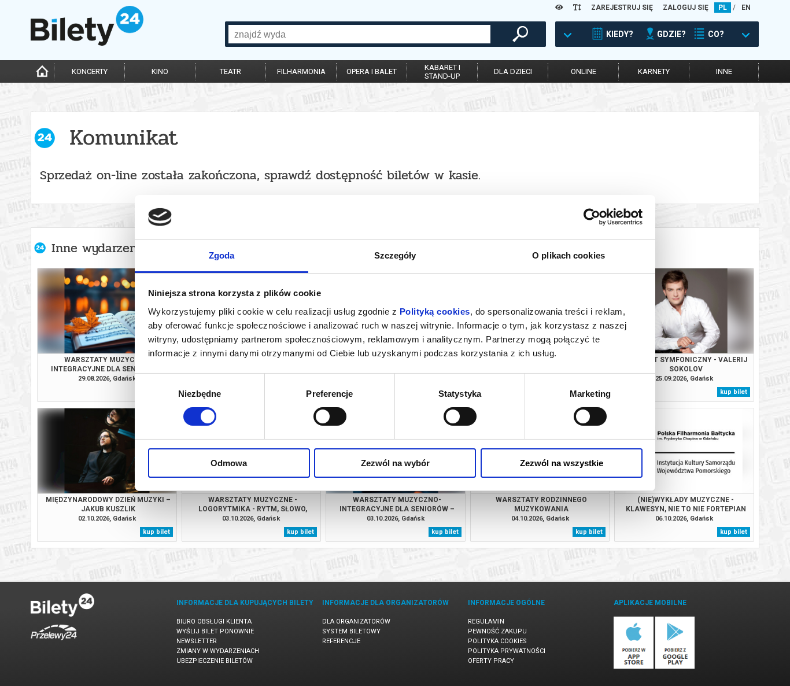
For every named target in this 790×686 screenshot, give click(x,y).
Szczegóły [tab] (395, 255)
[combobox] (359, 34)
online (583, 71)
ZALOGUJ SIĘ (685, 7)
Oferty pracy (491, 661)
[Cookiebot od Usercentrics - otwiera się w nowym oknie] (592, 217)
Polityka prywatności (506, 651)
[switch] (329, 416)
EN (746, 7)
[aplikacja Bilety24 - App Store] (634, 666)
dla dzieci (513, 71)
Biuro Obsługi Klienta (214, 621)
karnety (654, 71)
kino (160, 71)
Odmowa (229, 463)
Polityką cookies (435, 311)
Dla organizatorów (356, 621)
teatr (230, 71)
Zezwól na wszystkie (561, 463)
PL (722, 7)
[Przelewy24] (54, 642)
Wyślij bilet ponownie (215, 631)
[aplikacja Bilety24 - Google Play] (675, 666)
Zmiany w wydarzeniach (217, 651)
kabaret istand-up (442, 71)
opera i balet (371, 71)
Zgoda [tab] (222, 255)
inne (724, 71)
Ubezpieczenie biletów (214, 661)
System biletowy (351, 631)
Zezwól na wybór (395, 463)
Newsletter (196, 641)
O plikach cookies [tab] (568, 255)
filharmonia (301, 71)
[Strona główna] (87, 42)
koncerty (90, 71)
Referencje (341, 641)
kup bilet (733, 392)
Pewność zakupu (497, 631)
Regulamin (486, 621)
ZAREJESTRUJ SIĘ (622, 7)
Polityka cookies (497, 641)
